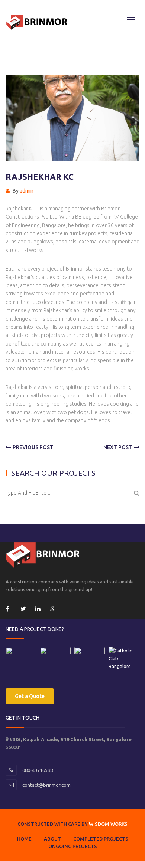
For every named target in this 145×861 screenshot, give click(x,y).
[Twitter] (24, 610)
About (52, 838)
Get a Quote (30, 696)
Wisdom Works (108, 823)
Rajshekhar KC (40, 176)
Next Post (117, 447)
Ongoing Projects (72, 846)
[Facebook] (9, 610)
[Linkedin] (39, 610)
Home (24, 838)
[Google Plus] (54, 610)
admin (26, 191)
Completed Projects (100, 838)
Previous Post (33, 447)
